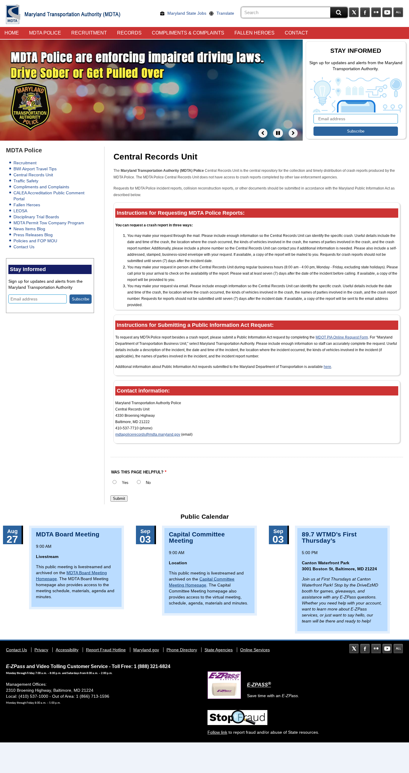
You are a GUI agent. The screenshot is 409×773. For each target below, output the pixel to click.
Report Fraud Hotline (106, 649)
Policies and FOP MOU (35, 240)
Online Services (255, 649)
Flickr (376, 12)
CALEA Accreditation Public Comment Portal (48, 195)
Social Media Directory (398, 12)
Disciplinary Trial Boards (36, 216)
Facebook (365, 12)
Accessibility (67, 649)
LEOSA (20, 210)
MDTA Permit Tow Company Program (48, 222)
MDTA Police (45, 32)
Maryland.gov (146, 649)
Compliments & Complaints (188, 32)
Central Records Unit (33, 174)
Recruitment (89, 32)
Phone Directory (181, 649)
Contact (296, 32)
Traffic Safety (25, 180)
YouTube (387, 12)
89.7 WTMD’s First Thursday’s (329, 537)
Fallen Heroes (254, 32)
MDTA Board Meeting (67, 534)
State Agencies (219, 649)
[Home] (13, 14)
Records (129, 32)
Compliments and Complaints (41, 186)
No (148, 483)
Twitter (354, 12)
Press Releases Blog (33, 234)
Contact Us (23, 246)
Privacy (41, 649)
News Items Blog (29, 228)
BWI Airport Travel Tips (35, 168)
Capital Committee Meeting (197, 537)
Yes (125, 483)
